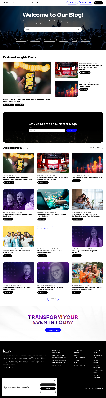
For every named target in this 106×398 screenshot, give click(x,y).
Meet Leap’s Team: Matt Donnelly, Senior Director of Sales (17, 288)
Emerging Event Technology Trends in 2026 (89, 85)
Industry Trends (19, 104)
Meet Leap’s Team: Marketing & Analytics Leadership (17, 215)
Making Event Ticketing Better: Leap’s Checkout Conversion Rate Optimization (86, 215)
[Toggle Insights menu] (34, 3)
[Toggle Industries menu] (26, 3)
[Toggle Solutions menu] (16, 3)
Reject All (48, 388)
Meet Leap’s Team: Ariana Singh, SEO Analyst (84, 252)
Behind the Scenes (42, 292)
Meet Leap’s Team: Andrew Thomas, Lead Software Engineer (51, 252)
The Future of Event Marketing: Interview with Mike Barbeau (51, 215)
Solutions (13, 3)
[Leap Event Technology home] (5, 3)
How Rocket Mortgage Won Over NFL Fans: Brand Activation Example (90, 67)
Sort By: (92, 147)
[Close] (54, 380)
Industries (22, 3)
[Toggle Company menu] (43, 3)
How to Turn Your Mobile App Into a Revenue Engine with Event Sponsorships (27, 100)
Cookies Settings (48, 392)
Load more (53, 299)
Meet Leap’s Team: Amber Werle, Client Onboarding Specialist (51, 288)
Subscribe (71, 130)
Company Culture (8, 219)
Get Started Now (53, 330)
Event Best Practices (8, 104)
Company (39, 3)
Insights (31, 3)
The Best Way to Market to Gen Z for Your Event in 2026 (17, 252)
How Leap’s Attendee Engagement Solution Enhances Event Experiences (87, 288)
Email (30, 127)
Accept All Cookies (48, 385)
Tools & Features (76, 292)
